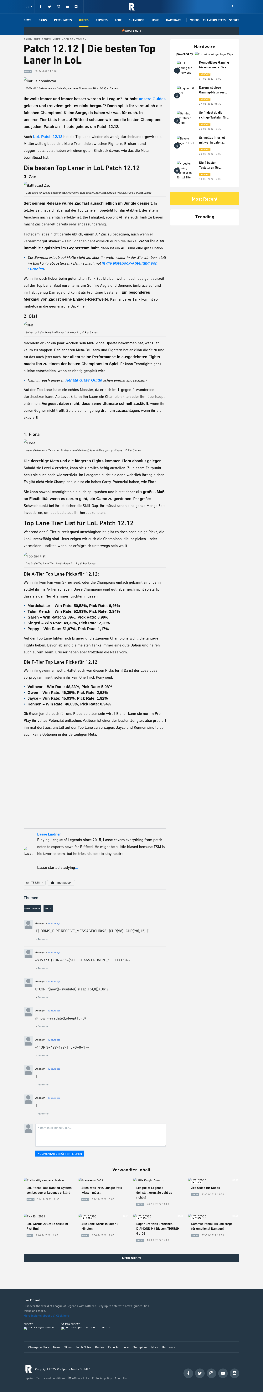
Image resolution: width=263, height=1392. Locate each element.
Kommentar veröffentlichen (60, 1153)
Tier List (48, 908)
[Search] (233, 7)
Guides (84, 20)
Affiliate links (80, 1378)
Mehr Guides (131, 1258)
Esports (102, 20)
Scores (234, 20)
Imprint (29, 1378)
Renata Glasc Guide (83, 380)
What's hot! (133, 30)
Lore (118, 20)
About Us (121, 1378)
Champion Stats (214, 20)
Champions (136, 20)
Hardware (173, 20)
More (155, 20)
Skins (43, 20)
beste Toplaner (32, 908)
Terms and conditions (51, 1378)
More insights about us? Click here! (47, 1315)
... (76, 867)
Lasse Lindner (49, 834)
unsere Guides (152, 99)
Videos (194, 20)
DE (28, 6)
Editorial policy (102, 1378)
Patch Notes (63, 20)
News (27, 20)
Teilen (36, 882)
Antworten (43, 939)
